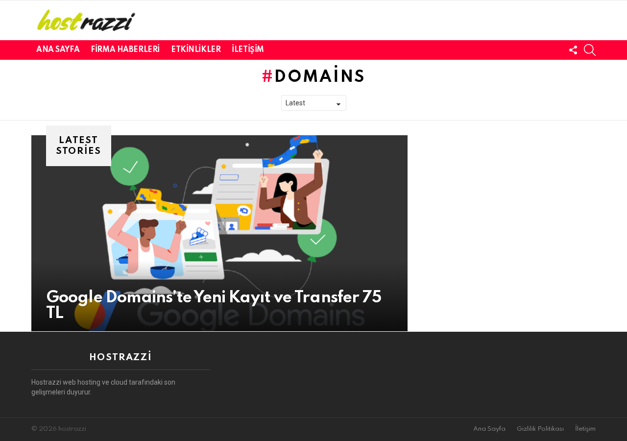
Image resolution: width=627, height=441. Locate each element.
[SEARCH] (590, 50)
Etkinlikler (195, 50)
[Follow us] (573, 50)
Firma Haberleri (125, 50)
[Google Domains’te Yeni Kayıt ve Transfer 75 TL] (219, 233)
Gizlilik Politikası (540, 429)
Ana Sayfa (57, 50)
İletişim (248, 50)
